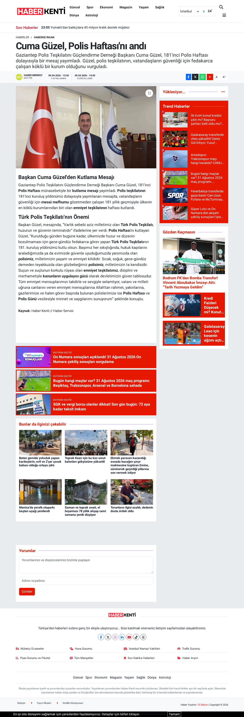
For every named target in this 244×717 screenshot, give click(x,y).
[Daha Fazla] (210, 77)
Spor (90, 7)
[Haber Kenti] (41, 11)
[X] (108, 637)
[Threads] (143, 637)
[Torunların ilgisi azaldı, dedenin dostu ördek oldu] (132, 492)
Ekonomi (106, 7)
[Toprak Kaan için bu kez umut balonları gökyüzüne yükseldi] (86, 442)
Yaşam (144, 7)
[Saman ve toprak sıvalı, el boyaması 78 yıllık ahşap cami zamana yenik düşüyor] (86, 492)
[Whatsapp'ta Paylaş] (202, 77)
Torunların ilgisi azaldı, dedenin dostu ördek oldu (132, 509)
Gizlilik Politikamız (154, 714)
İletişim (21, 703)
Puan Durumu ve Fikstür (35, 658)
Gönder (27, 591)
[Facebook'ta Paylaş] (188, 77)
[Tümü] (223, 92)
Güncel (75, 7)
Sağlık (159, 7)
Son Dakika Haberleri (141, 658)
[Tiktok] (136, 637)
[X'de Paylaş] (195, 77)
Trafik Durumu (191, 648)
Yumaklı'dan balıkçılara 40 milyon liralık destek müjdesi (85, 27)
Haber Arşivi (190, 658)
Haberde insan (44, 37)
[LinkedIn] (122, 637)
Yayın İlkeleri (43, 703)
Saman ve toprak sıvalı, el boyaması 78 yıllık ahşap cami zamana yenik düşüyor (85, 511)
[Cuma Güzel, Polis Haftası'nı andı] (86, 127)
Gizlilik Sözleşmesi (72, 703)
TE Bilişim (202, 704)
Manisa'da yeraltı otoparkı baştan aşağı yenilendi (37, 509)
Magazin (126, 7)
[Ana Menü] (222, 15)
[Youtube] (129, 637)
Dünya (74, 15)
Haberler (22, 37)
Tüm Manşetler (83, 658)
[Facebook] (101, 637)
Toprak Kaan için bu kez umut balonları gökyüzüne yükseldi (85, 459)
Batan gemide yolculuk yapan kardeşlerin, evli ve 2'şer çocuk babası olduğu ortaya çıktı (40, 461)
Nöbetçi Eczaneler (32, 648)
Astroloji (91, 15)
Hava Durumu (83, 648)
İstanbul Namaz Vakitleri (144, 648)
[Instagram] (115, 637)
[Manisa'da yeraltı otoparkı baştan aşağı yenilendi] (40, 492)
